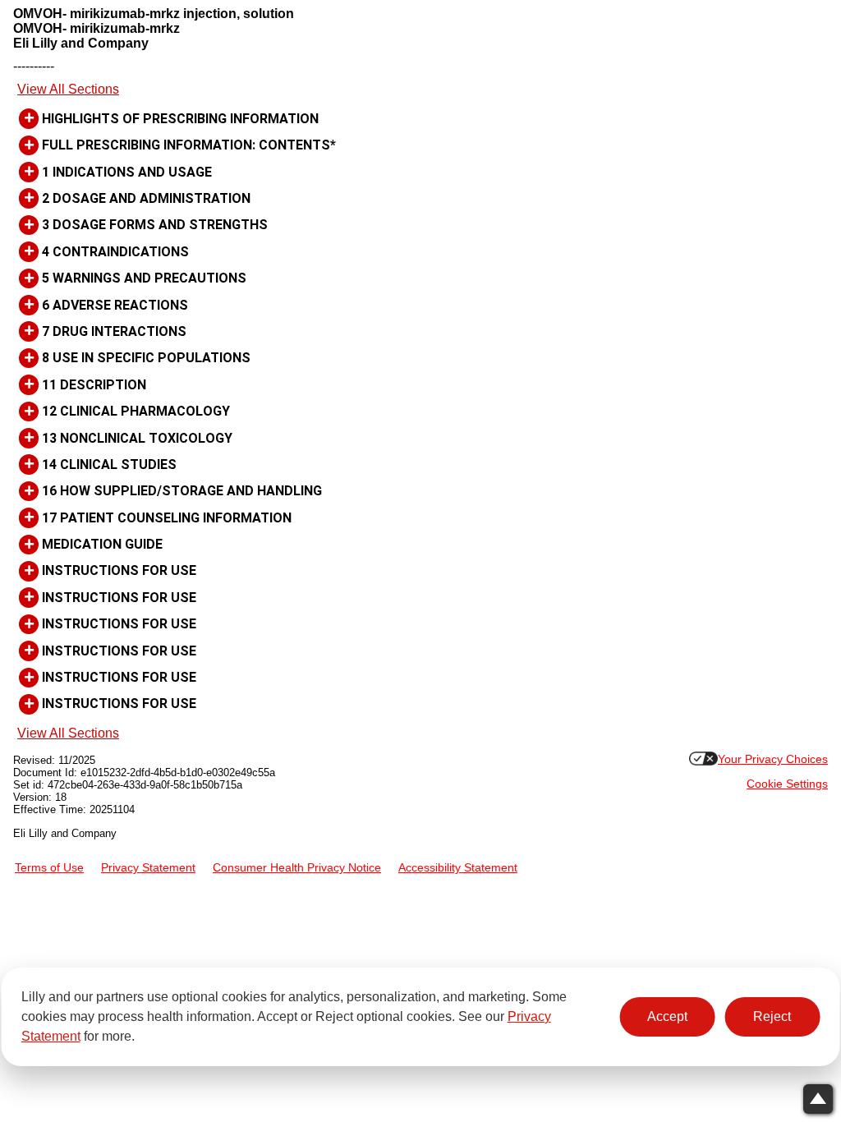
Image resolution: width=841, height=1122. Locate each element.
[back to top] (818, 1099)
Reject (772, 1016)
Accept (667, 1016)
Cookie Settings (787, 784)
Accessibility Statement (457, 868)
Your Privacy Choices (773, 759)
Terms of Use (49, 868)
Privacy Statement (148, 868)
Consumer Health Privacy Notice (297, 868)
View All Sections (68, 89)
